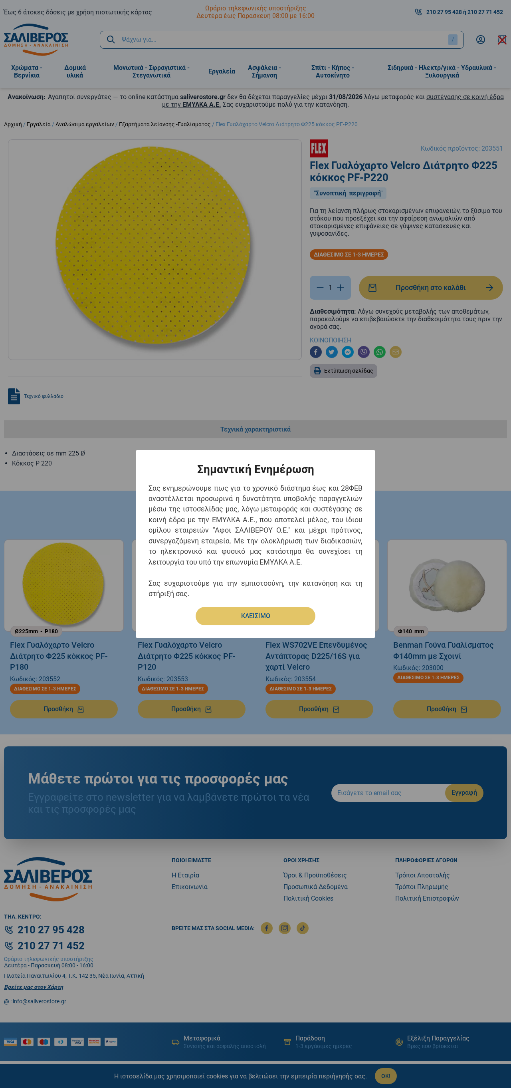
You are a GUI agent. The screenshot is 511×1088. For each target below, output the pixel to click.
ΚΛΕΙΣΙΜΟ (255, 616)
